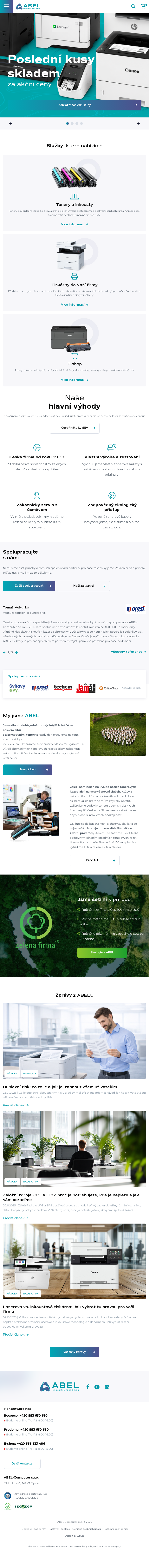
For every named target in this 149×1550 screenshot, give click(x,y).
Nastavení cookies (59, 1528)
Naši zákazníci (83, 586)
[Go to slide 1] (67, 123)
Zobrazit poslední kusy (74, 105)
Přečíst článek (14, 1105)
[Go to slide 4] (81, 123)
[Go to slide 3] (76, 123)
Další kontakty (22, 1463)
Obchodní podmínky (34, 1528)
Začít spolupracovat (29, 586)
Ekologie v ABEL (102, 952)
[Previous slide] (10, 123)
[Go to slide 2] (72, 123)
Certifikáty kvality (74, 428)
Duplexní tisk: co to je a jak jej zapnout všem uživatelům (60, 1087)
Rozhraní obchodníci (116, 1528)
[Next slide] (138, 123)
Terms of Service (106, 1546)
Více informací (72, 224)
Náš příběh (28, 769)
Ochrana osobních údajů (86, 1528)
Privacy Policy (87, 1546)
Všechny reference (126, 651)
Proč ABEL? (94, 860)
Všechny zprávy (74, 1352)
